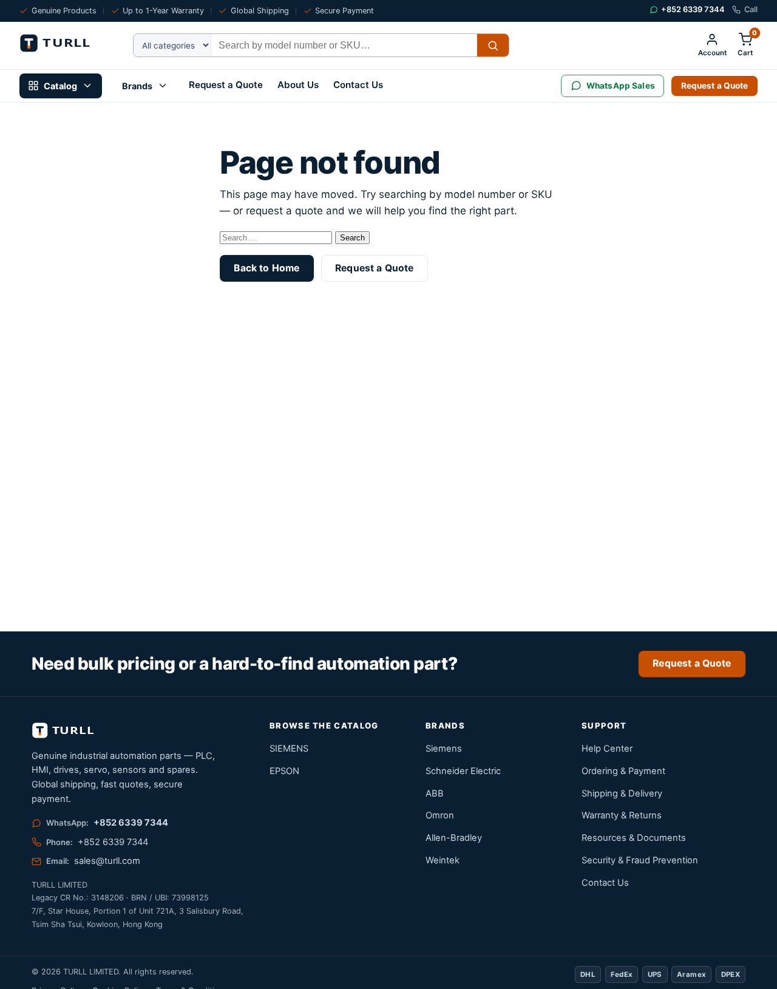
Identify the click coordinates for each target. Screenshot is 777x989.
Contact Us (358, 84)
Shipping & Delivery (622, 793)
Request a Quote (226, 84)
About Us (298, 84)
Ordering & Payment (623, 771)
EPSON (284, 771)
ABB (435, 793)
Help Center (607, 748)
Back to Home (266, 268)
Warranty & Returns (622, 815)
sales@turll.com (107, 860)
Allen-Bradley (454, 837)
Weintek (443, 860)
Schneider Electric (463, 771)
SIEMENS (289, 748)
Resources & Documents (634, 837)
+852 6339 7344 (130, 822)
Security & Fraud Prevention (640, 860)
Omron (440, 815)
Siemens (444, 748)
